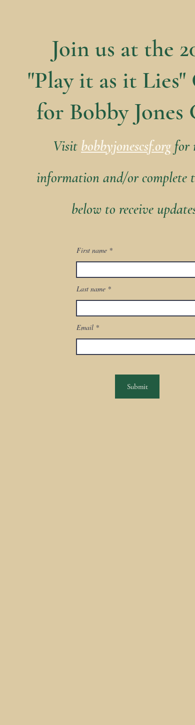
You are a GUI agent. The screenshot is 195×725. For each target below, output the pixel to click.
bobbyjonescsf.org (126, 146)
